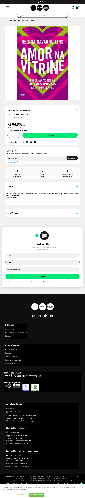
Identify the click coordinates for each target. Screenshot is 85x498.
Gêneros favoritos (13, 269)
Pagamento (9, 353)
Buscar (19, 16)
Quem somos (10, 329)
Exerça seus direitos (12, 363)
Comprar (50, 135)
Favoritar (77, 110)
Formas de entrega (11, 349)
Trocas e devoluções (12, 356)
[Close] (82, 488)
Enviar (42, 276)
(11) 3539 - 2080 (15, 455)
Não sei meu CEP (11, 162)
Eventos (8, 336)
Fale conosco (11, 408)
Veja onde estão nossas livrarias (16, 332)
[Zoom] (42, 63)
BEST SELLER (18, 118)
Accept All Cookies (36, 495)
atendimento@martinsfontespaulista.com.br (20, 415)
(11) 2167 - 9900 (15, 432)
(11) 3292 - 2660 (15, 412)
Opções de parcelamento (18, 130)
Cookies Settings (21, 495)
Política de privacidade (13, 360)
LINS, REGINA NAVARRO (20, 114)
